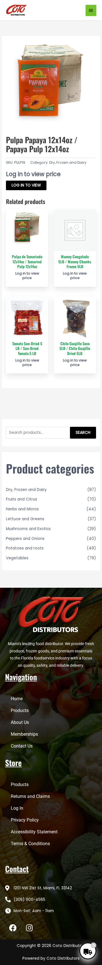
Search (83, 432)
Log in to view (26, 185)
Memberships (24, 734)
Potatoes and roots (25, 548)
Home (17, 698)
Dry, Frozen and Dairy (67, 162)
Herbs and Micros (22, 509)
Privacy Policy (25, 820)
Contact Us (22, 746)
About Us (20, 722)
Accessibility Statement (34, 831)
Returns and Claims (30, 796)
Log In (17, 808)
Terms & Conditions (30, 843)
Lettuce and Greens (25, 519)
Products (20, 710)
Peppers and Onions (25, 538)
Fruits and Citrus (21, 499)
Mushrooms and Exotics (28, 528)
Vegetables (17, 558)
